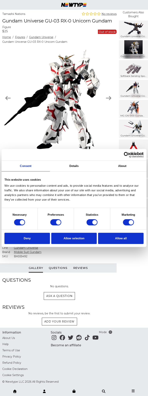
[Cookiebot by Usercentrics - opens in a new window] (127, 155)
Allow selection (74, 238)
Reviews (80, 268)
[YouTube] (95, 338)
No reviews (109, 14)
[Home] (15, 391)
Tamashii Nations (13, 14)
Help (5, 344)
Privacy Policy (11, 356)
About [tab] (122, 166)
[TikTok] (87, 338)
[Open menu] (133, 391)
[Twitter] (70, 338)
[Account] (44, 391)
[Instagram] (54, 338)
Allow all (121, 238)
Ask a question (59, 296)
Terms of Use (11, 350)
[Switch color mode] (110, 332)
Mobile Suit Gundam (27, 252)
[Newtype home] (74, 5)
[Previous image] (8, 98)
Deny (27, 238)
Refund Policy (11, 362)
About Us (8, 338)
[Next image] (108, 98)
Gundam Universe (41, 37)
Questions (58, 268)
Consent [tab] (25, 166)
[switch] (55, 222)
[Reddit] (79, 338)
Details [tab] (74, 166)
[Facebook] (62, 338)
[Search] (103, 391)
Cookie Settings (13, 375)
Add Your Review (59, 321)
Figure (6, 27)
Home (6, 37)
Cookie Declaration (15, 369)
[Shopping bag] (74, 391)
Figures (20, 37)
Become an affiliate (66, 345)
